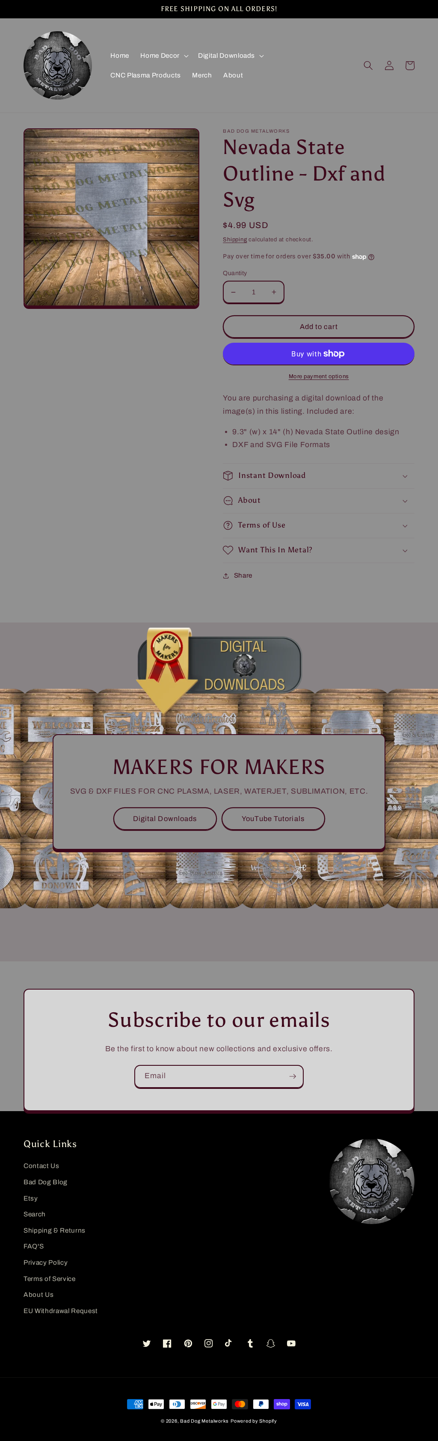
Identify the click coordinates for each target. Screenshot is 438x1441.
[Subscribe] (292, 1076)
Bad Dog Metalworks (204, 1420)
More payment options (319, 376)
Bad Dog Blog (46, 1182)
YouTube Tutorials (273, 818)
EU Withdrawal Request (61, 1310)
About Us (38, 1294)
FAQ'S (34, 1246)
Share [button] (243, 575)
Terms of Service (50, 1278)
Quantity (235, 273)
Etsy (31, 1198)
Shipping (235, 239)
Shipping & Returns (55, 1230)
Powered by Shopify (254, 1420)
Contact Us (41, 1165)
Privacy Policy (46, 1262)
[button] (163, 55)
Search (35, 1214)
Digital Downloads (165, 818)
